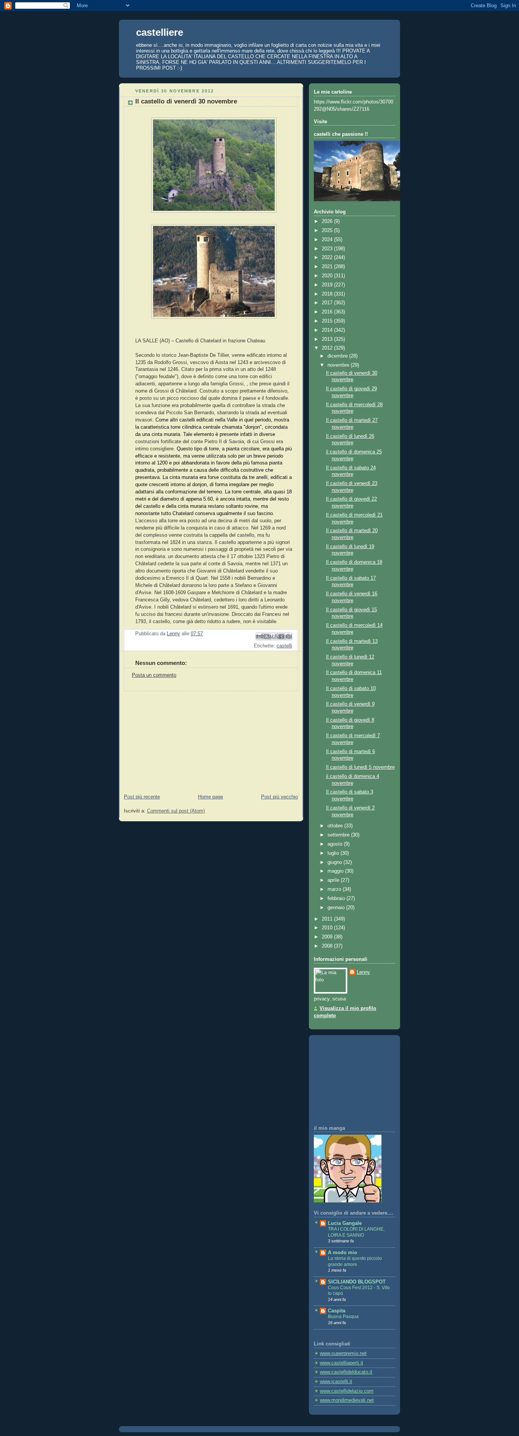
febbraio (337, 898)
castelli (284, 646)
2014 (328, 330)
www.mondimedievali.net (347, 1400)
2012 (328, 348)
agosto (336, 844)
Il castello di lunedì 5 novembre (360, 767)
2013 (328, 339)
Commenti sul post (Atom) (176, 811)
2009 (328, 937)
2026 (328, 221)
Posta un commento (154, 675)
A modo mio (342, 1252)
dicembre (338, 356)
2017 (328, 302)
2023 (328, 248)
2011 (328, 919)
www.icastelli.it (336, 1381)
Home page (210, 797)
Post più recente (142, 797)
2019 (328, 285)
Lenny (363, 972)
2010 (328, 927)
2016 (328, 312)
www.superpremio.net (343, 1353)
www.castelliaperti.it (341, 1363)
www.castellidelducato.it (346, 1372)
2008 (328, 946)
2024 (328, 239)
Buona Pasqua (343, 1316)
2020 (328, 275)
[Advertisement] (176, 738)
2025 (328, 230)
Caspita (336, 1311)
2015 (328, 321)
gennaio (337, 907)
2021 (328, 266)
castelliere (159, 32)
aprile (334, 880)
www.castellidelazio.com (346, 1391)
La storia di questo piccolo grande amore (355, 1261)
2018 (328, 294)
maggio (336, 871)
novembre (339, 365)
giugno (335, 862)
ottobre (336, 826)
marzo (335, 889)
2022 (328, 257)
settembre (339, 835)
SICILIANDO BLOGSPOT (357, 1282)
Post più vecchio (279, 797)
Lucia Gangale (345, 1223)
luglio (334, 853)
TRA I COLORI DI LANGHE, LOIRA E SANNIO (356, 1232)
